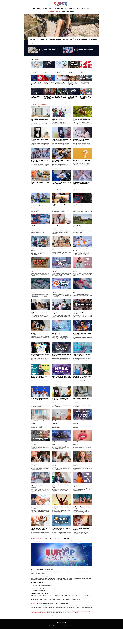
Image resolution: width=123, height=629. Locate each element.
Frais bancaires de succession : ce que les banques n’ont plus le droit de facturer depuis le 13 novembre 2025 (82, 528)
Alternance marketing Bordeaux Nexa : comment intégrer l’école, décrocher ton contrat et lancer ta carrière (61, 377)
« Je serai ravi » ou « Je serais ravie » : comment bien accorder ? (48, 70)
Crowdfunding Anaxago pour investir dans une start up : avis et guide (61, 442)
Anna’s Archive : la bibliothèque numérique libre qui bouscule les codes (73, 70)
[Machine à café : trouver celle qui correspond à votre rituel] (40, 132)
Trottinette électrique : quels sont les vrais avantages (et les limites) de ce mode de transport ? (82, 399)
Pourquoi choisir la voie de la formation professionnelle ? (59, 312)
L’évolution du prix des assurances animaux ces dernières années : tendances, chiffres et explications (82, 183)
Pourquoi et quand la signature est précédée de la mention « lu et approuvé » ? (61, 355)
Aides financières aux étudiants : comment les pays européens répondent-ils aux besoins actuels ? (40, 399)
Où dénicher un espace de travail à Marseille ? (60, 247)
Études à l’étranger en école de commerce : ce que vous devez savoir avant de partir (40, 205)
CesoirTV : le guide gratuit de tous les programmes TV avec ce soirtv (61, 290)
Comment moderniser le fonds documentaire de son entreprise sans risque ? (82, 355)
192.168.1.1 (40, 603)
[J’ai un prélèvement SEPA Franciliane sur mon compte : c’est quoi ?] (61, 78)
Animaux (88, 8)
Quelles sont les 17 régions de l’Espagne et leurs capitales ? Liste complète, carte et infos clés (36, 70)
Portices (54, 615)
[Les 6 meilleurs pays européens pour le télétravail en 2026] (40, 219)
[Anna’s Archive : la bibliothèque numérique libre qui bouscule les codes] (74, 64)
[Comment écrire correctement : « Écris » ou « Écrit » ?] (37, 91)
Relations (84, 8)
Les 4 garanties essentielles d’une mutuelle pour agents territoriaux (40, 507)
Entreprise (45, 8)
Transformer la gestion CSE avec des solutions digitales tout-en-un (39, 161)
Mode (70, 8)
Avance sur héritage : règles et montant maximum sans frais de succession (61, 463)
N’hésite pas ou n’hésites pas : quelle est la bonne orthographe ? (82, 269)
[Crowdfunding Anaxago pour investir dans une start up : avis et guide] (61, 435)
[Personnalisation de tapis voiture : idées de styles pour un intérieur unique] (82, 198)
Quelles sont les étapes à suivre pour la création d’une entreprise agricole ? (82, 226)
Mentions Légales (72, 625)
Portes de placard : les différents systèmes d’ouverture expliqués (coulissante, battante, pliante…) (39, 119)
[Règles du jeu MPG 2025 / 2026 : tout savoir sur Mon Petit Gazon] (61, 91)
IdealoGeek (50, 615)
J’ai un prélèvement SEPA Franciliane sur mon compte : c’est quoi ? (60, 83)
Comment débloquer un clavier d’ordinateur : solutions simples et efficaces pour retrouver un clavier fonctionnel (82, 333)
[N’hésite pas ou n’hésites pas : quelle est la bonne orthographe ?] (82, 262)
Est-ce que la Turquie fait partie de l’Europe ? (48, 83)
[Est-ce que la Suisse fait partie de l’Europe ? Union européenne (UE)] (37, 78)
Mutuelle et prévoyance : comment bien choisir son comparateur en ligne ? (61, 333)
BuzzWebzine (42, 615)
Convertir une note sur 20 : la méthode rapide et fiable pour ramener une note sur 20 (82, 421)
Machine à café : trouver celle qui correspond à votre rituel (39, 140)
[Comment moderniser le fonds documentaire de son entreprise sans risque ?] (82, 347)
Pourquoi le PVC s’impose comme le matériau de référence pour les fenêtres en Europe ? (40, 421)
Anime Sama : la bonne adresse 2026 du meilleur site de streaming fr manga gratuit (82, 312)
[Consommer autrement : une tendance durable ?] (82, 153)
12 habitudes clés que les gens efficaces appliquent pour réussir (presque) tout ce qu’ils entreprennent (61, 507)
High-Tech (51, 8)
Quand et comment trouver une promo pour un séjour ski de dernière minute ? (61, 119)
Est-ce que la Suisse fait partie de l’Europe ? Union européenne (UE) (36, 83)
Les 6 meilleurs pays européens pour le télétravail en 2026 (40, 226)
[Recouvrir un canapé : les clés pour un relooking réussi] (40, 175)
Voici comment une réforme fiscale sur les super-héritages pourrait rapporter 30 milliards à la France (61, 485)
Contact (68, 625)
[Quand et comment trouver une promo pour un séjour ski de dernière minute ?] (61, 111)
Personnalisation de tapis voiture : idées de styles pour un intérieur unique (82, 205)
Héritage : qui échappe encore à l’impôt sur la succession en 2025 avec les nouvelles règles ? (81, 507)
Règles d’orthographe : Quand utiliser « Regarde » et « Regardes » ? (73, 97)
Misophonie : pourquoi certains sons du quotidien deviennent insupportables (40, 463)
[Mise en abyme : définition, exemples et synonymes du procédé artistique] (74, 78)
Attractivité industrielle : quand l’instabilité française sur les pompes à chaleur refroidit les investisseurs (39, 485)
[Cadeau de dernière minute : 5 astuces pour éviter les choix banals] (82, 283)
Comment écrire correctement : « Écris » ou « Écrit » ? (36, 97)
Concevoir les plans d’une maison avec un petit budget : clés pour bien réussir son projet (48, 48)
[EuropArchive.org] (61, 3)
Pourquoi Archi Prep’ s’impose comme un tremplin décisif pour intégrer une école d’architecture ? (40, 312)
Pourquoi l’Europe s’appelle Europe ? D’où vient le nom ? (85, 83)
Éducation (39, 8)
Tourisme (74, 8)
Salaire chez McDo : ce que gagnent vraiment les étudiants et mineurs (40, 355)
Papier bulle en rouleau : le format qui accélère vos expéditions (61, 205)
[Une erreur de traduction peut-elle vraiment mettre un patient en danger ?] (61, 219)
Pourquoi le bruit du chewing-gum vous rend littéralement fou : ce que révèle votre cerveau (81, 442)
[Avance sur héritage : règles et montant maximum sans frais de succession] (61, 456)
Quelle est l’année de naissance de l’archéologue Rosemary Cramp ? (40, 442)
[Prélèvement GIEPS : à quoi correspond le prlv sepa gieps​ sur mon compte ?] (82, 241)
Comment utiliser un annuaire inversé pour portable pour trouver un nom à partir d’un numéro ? (60, 399)
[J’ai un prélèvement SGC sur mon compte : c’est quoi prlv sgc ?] (61, 262)
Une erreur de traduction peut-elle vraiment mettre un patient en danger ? (60, 226)
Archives (65, 625)
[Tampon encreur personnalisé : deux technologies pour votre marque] (40, 325)
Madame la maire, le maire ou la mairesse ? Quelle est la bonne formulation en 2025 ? (48, 97)
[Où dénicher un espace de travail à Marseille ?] (61, 241)
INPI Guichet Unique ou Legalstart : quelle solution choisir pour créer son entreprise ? (40, 377)
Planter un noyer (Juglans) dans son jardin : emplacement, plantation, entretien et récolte (81, 119)
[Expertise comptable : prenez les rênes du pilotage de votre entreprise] (61, 153)
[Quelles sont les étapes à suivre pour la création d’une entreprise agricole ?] (82, 219)
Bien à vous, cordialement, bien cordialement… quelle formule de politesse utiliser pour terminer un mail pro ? (60, 70)
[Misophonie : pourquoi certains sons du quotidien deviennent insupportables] (40, 456)
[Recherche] (91, 4)
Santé (62, 8)
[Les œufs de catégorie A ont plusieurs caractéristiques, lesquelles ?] (40, 262)
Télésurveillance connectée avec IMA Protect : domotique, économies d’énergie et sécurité (60, 421)
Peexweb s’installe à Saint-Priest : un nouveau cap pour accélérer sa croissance (40, 290)
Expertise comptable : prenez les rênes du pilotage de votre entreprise (61, 161)
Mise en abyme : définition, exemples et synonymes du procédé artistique (72, 83)
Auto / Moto (57, 8)
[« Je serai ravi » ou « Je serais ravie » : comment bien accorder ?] (49, 64)
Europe (34, 8)
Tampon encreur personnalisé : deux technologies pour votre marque (40, 333)
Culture (78, 8)
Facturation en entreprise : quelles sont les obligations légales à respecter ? (81, 140)
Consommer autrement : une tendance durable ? (82, 160)
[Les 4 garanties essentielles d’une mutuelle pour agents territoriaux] (40, 499)
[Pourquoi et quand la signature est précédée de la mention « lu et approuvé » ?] (61, 347)
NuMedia (46, 615)
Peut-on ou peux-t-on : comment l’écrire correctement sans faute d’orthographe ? (85, 97)
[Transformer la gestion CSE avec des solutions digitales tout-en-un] (40, 153)
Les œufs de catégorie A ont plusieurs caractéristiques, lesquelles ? (38, 269)
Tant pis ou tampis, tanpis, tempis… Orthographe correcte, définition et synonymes (82, 484)
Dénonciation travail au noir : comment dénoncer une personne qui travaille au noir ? (82, 377)
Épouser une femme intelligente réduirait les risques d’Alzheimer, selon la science (81, 463)
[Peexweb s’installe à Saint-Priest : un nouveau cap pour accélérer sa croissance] (40, 283)
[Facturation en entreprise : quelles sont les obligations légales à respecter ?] (82, 132)
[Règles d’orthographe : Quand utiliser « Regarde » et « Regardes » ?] (74, 91)
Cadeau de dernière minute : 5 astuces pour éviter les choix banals (82, 290)
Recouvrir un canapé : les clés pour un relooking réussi (40, 183)
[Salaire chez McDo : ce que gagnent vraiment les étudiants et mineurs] (40, 347)
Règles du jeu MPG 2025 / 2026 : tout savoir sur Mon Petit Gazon (61, 97)
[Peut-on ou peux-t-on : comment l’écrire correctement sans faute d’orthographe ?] (86, 91)
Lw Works (57, 615)
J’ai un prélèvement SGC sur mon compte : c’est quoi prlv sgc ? (61, 269)
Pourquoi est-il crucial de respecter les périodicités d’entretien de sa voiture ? (61, 183)
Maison (66, 8)
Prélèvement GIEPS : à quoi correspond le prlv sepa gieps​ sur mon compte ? (81, 248)
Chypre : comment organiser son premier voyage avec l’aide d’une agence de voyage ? (63, 40)
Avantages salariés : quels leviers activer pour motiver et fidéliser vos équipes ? (39, 248)
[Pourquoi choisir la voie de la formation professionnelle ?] (61, 304)
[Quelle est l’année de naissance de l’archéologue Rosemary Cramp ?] (40, 435)
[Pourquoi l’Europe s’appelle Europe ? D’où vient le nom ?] (86, 78)
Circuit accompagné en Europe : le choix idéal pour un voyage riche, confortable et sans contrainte (84, 48)
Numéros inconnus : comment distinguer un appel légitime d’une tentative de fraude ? (61, 140)
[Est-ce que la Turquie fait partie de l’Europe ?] (49, 78)
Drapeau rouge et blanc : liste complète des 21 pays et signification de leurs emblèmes (85, 70)
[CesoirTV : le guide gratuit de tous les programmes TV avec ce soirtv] (61, 283)
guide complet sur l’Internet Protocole (74, 602)
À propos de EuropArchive (60, 625)
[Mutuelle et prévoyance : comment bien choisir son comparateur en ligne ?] (61, 325)
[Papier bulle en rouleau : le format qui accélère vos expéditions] (61, 198)
